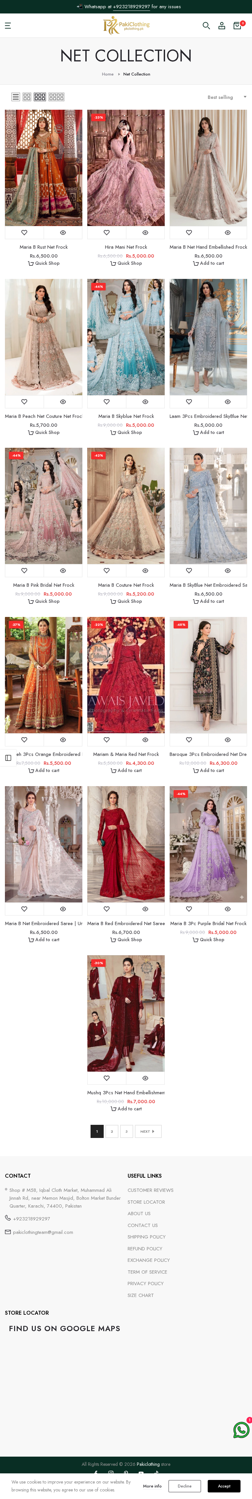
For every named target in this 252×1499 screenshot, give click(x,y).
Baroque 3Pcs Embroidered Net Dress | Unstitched (208, 754)
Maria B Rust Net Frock (44, 247)
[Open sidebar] (8, 758)
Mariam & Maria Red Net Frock (126, 754)
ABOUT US (139, 1213)
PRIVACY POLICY (146, 1283)
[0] (237, 25)
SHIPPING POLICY (147, 1236)
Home (108, 74)
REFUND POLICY (145, 1248)
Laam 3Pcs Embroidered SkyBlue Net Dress (208, 416)
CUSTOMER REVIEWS (151, 1190)
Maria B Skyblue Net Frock (126, 416)
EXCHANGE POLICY (149, 1260)
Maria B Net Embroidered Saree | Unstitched (43, 923)
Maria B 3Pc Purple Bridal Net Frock (208, 923)
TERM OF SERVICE (147, 1272)
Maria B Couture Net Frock (126, 585)
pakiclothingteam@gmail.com (43, 1232)
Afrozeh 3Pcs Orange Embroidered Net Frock (43, 754)
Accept (224, 1486)
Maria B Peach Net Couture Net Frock (43, 416)
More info (152, 1486)
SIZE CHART (141, 1295)
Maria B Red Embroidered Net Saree (126, 923)
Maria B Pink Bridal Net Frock (43, 585)
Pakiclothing (148, 1464)
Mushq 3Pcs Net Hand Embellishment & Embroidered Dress (126, 1092)
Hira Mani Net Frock (126, 247)
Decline (185, 1486)
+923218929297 (128, 6)
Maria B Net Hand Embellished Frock (208, 247)
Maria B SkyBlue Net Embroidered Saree (208, 585)
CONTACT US (143, 1225)
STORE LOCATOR (146, 1202)
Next (145, 1131)
